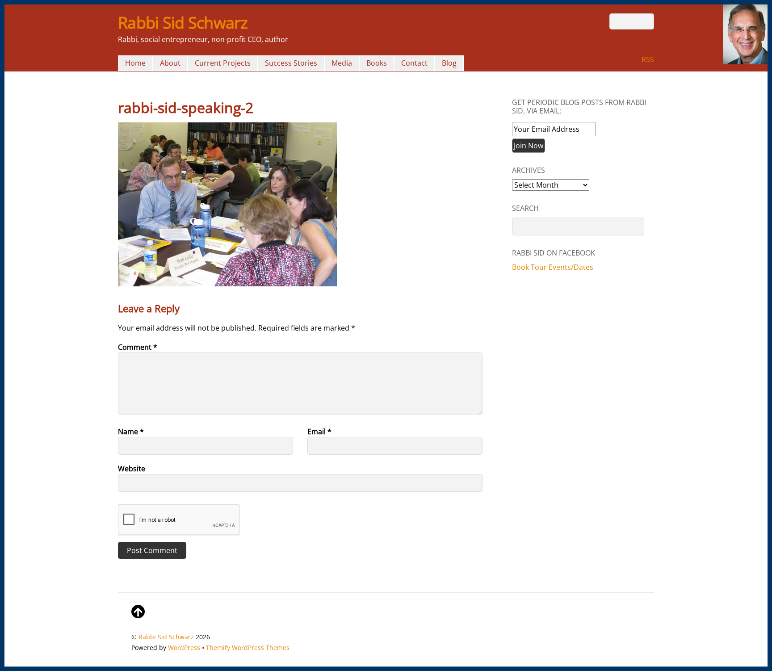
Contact (414, 63)
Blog (449, 63)
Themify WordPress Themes (248, 647)
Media (341, 63)
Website (131, 469)
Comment (137, 347)
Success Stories (291, 63)
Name (131, 431)
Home (135, 63)
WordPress (184, 647)
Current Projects (223, 63)
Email (319, 431)
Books (376, 63)
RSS (648, 59)
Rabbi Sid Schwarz (166, 637)
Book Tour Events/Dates (552, 267)
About (170, 63)
